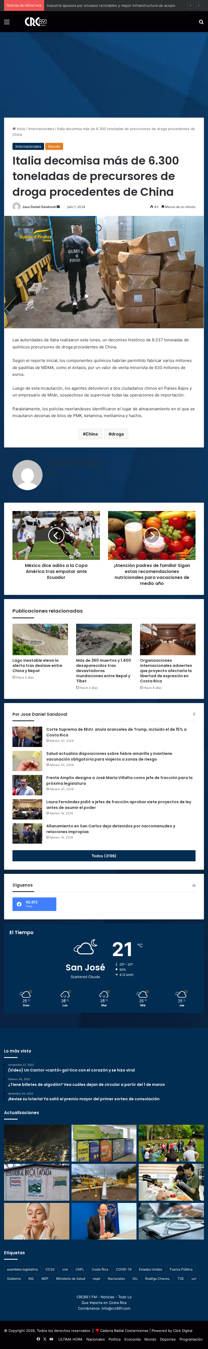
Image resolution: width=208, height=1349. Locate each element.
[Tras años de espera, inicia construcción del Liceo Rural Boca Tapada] (36, 1182)
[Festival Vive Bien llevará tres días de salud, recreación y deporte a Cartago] (171, 1143)
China (92, 434)
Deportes (168, 1339)
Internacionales (41, 129)
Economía (132, 1339)
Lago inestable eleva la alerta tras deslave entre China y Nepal (37, 665)
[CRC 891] (32, 21)
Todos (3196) (104, 855)
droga (117, 434)
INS (31, 1278)
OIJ (135, 1278)
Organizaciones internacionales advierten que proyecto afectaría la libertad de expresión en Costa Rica (166, 671)
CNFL (80, 1269)
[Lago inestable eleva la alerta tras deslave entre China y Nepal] (40, 639)
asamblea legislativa (22, 1269)
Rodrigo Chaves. (157, 1278)
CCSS (50, 1269)
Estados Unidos (150, 1269)
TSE (181, 1278)
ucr (193, 1278)
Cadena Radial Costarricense (124, 1330)
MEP (44, 1278)
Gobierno (14, 1278)
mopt (96, 1278)
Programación (191, 1339)
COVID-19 (123, 1269)
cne (65, 1269)
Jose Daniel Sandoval (39, 207)
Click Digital (182, 1330)
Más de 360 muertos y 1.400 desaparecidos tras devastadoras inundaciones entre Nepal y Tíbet (103, 671)
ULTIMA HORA (70, 1339)
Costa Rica (100, 1269)
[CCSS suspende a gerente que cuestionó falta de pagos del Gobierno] (104, 1221)
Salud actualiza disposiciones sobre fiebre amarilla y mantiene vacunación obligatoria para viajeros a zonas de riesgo (109, 756)
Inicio (20, 129)
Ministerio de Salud (70, 1278)
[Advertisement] (104, 73)
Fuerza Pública (181, 1269)
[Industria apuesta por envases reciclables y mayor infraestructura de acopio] (104, 1143)
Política (115, 1339)
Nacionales (116, 1278)
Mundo (54, 146)
